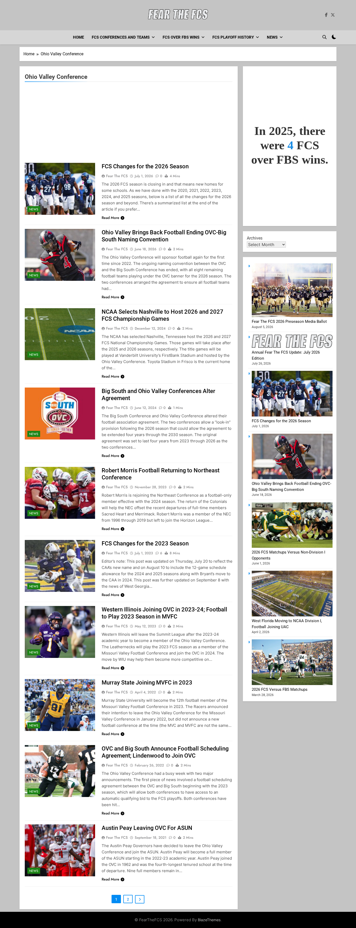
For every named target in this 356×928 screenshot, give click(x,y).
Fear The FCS (117, 176)
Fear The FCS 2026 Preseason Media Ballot (289, 321)
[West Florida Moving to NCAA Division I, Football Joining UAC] (292, 615)
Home (78, 37)
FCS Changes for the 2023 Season (145, 543)
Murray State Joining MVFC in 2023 (147, 682)
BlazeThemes (209, 920)
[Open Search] (324, 37)
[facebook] (326, 15)
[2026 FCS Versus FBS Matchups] (292, 683)
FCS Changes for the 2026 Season (145, 166)
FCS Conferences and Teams (121, 37)
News (272, 37)
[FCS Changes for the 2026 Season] (292, 415)
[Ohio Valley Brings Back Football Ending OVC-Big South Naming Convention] (292, 477)
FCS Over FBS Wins (181, 37)
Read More (110, 217)
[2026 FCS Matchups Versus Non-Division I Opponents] (292, 546)
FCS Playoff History (233, 37)
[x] (332, 15)
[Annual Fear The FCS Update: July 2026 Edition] (292, 346)
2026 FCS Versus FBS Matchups (280, 689)
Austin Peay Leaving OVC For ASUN (147, 828)
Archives (254, 238)
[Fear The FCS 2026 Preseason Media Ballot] (292, 315)
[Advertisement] (128, 123)
